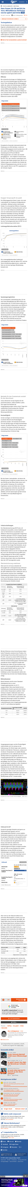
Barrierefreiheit (13, 1161)
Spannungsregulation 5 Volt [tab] (8, 330)
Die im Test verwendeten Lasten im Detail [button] (14, 40)
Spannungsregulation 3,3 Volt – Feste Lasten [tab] (11, 338)
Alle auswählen (5, 140)
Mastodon (14, 1147)
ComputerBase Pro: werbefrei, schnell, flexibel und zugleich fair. (13, 1044)
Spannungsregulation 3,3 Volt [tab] (8, 332)
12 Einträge (5, 249)
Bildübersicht (5, 1039)
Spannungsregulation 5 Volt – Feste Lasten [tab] (11, 336)
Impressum (3, 1159)
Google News (14, 1144)
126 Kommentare (14, 1018)
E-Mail (21, 1031)
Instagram (5, 1147)
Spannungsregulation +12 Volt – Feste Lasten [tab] (11, 334)
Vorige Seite (2, 1000)
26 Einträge (5, 359)
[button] (26, 1)
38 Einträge (23, 862)
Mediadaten (14, 1159)
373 (10, 1075)
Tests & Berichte (8, 6)
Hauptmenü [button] (3, 2)
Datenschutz (20, 1161)
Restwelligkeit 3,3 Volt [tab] (6, 440)
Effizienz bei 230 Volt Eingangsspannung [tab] (10, 106)
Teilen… (14, 1022)
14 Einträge (5, 129)
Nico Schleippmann (13, 1031)
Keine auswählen (13, 140)
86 (9, 1057)
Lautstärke (19, 1000)
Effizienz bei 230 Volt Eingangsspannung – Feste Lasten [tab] (14, 108)
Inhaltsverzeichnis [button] (10, 19)
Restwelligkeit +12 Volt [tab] (6, 438)
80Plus (10, 1026)
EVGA (22, 1026)
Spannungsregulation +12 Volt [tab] (8, 328)
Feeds (4, 1141)
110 (10, 1065)
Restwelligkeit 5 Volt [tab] (17, 438)
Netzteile (16, 6)
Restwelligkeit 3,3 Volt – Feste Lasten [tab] (10, 447)
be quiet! (16, 1026)
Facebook (5, 1144)
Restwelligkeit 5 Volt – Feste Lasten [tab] (9, 444)
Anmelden (21, 2)
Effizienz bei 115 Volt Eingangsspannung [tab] (10, 104)
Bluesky (19, 1141)
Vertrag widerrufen (22, 1159)
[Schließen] (25, 1176)
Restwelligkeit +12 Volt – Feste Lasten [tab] (10, 442)
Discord (11, 1141)
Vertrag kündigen (5, 1161)
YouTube (5, 1150)
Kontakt (8, 1159)
